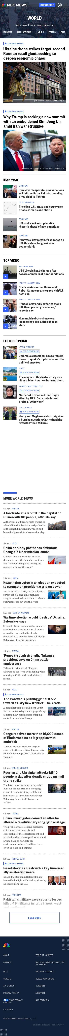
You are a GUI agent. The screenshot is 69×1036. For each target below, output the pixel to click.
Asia (63, 31)
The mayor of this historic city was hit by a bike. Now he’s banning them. (41, 378)
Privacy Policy (11, 993)
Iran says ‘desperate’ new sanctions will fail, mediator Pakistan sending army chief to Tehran (41, 193)
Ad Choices (8, 986)
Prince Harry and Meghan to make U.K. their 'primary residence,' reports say (40, 307)
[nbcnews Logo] (6, 945)
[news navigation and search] (66, 5)
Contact (7, 962)
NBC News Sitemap (44, 972)
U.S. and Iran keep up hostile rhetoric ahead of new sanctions (39, 224)
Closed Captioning (45, 979)
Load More (34, 917)
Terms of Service (44, 955)
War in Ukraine (25, 31)
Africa (52, 31)
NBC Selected (42, 1000)
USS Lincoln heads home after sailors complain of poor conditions (41, 272)
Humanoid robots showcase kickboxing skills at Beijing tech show (38, 321)
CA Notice (8, 1009)
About (6, 955)
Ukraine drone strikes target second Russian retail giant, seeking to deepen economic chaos (34, 53)
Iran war (7, 31)
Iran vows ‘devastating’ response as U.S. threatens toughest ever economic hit (41, 243)
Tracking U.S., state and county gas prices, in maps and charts (41, 208)
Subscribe (40, 986)
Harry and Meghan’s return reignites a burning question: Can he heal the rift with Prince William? (41, 419)
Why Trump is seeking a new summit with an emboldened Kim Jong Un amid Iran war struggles (34, 121)
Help (5, 972)
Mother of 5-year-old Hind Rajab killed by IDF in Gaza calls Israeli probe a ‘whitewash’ (39, 398)
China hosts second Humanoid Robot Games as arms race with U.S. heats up (41, 290)
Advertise (40, 993)
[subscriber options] (59, 5)
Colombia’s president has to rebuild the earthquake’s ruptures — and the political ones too (41, 359)
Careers (7, 979)
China (41, 31)
